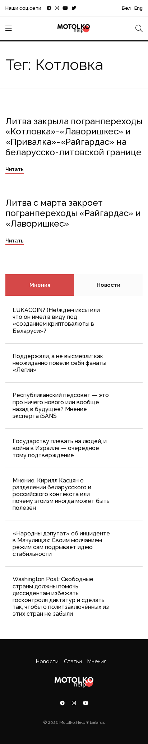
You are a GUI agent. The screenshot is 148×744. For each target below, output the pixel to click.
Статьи (73, 661)
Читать (14, 169)
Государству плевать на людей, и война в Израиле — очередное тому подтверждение (60, 448)
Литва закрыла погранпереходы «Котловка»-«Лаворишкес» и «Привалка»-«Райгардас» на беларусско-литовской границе (74, 136)
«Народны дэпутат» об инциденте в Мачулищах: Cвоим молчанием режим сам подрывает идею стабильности (61, 544)
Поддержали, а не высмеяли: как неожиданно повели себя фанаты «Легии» (59, 363)
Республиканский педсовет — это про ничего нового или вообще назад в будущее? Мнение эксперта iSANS (61, 405)
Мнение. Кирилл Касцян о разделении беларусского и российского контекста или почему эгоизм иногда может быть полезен (61, 494)
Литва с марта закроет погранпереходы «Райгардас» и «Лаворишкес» (73, 213)
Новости (108, 285)
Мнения (39, 285)
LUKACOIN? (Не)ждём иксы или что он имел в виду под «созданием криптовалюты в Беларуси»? (56, 320)
